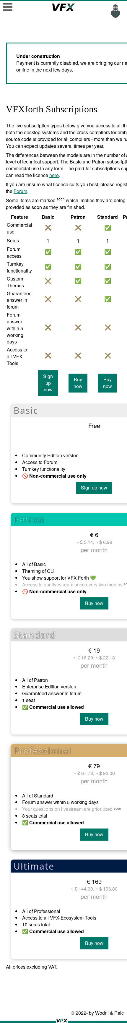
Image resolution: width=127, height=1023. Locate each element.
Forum (20, 191)
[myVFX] (117, 10)
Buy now (78, 383)
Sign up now (48, 383)
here (54, 175)
